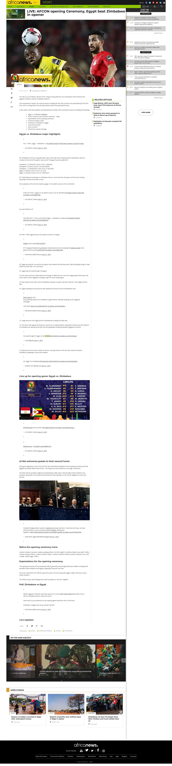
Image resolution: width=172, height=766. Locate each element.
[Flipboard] (92, 751)
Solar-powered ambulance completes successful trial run (145, 77)
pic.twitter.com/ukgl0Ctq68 (31, 195)
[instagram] (103, 751)
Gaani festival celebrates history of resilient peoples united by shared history (147, 67)
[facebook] (98, 751)
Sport (31, 7)
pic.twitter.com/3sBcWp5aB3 (68, 361)
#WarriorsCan (27, 446)
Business (21, 7)
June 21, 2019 (42, 148)
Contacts (70, 756)
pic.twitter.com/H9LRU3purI (68, 336)
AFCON (58, 631)
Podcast (107, 7)
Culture (42, 7)
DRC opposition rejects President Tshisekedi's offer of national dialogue (148, 57)
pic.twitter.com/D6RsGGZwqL (64, 428)
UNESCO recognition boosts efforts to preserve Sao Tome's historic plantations (146, 18)
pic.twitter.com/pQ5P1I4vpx (75, 143)
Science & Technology (59, 7)
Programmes (93, 7)
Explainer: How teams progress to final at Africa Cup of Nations (107, 114)
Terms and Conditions (57, 756)
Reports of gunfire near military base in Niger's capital (148, 88)
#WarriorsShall (75, 248)
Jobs (111, 756)
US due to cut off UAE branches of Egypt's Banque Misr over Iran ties (146, 62)
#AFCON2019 (40, 243)
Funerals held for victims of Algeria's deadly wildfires (147, 93)
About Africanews (41, 756)
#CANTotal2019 (44, 532)
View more (145, 112)
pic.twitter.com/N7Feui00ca (56, 306)
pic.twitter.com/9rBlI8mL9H (42, 446)
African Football (45, 631)
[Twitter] (87, 751)
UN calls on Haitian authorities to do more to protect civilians (147, 82)
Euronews (133, 756)
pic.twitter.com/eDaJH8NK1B (39, 220)
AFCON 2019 (68, 631)
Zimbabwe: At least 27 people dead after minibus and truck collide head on (146, 42)
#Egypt (25, 243)
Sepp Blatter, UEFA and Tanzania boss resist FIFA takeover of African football (107, 105)
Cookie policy (80, 756)
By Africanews (23, 91)
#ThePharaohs (44, 361)
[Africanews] (19, 2)
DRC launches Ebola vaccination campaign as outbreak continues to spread (148, 28)
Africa (19, 84)
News (10, 7)
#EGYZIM (63, 143)
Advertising (103, 756)
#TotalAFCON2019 (53, 143)
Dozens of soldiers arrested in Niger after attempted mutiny (147, 48)
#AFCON (49, 528)
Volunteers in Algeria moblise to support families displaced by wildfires (146, 23)
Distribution (92, 756)
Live (147, 7)
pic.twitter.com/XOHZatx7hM (72, 532)
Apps (117, 756)
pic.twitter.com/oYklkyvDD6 (54, 250)
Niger (13, 713)
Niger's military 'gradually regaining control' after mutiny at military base (147, 72)
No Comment (78, 7)
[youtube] (81, 751)
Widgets (124, 756)
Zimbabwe (91, 713)
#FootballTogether (56, 532)
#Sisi (32, 528)
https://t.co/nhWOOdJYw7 (39, 306)
